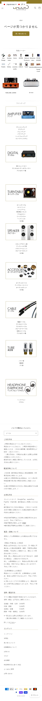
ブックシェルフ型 (21, 246)
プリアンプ (21, 129)
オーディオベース (21, 283)
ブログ (6, 656)
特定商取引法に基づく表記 (12, 664)
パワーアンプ (21, 134)
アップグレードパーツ (21, 285)
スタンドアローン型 (21, 244)
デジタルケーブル (21, 324)
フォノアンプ (21, 131)
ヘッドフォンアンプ (21, 136)
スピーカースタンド (21, 251)
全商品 (6, 638)
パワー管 (21, 361)
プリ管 (21, 365)
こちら (12, 622)
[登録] (36, 433)
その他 (21, 221)
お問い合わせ (8, 673)
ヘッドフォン (21, 400)
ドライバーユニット (21, 248)
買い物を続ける (20, 34)
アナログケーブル (21, 326)
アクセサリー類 (21, 170)
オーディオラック (21, 287)
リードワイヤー (21, 216)
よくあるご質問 (9, 669)
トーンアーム (21, 209)
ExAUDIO (23, 695)
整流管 (21, 363)
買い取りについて (9, 643)
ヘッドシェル (21, 218)
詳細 (24, 523)
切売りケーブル (21, 331)
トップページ (8, 634)
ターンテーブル (21, 205)
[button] (2, 8)
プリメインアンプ (21, 127)
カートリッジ (21, 207)
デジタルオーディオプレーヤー (21, 168)
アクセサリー (21, 214)
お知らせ (7, 651)
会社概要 (7, 660)
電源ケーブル (21, 322)
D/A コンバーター (21, 166)
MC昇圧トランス (21, 212)
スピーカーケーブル (21, 328)
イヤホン (21, 402)
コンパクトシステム (21, 138)
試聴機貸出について (10, 647)
